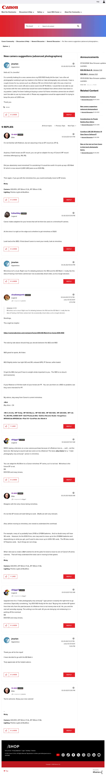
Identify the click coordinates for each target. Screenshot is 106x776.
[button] (82, 371)
